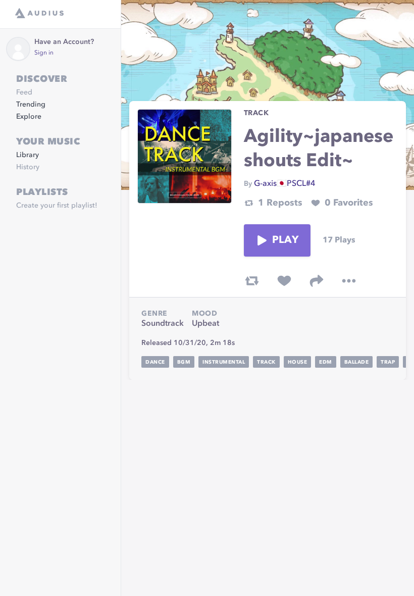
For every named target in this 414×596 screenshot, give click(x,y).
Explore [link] (28, 116)
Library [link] (27, 155)
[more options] (349, 281)
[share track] (316, 281)
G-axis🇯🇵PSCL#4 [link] (285, 184)
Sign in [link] (44, 53)
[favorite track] (284, 281)
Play (285, 240)
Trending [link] (30, 104)
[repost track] (252, 281)
